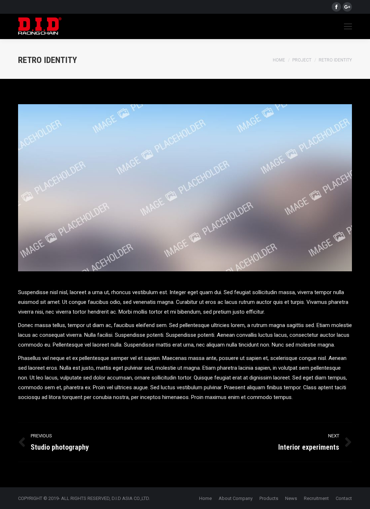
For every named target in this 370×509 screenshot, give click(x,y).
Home (279, 60)
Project (301, 60)
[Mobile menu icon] (348, 26)
